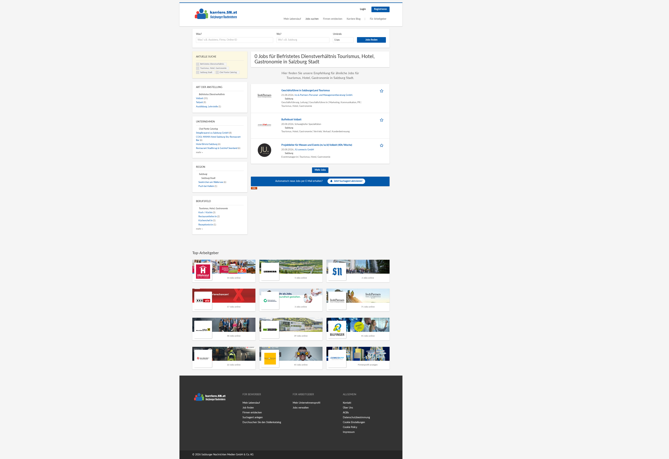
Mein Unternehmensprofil (306, 403)
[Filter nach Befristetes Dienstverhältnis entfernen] (197, 94)
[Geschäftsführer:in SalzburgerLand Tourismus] (264, 95)
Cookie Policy (350, 427)
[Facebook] (194, 409)
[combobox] (234, 40)
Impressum (349, 432)
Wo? (278, 34)
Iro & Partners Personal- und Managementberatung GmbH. (324, 95)
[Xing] (200, 409)
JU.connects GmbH (304, 150)
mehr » (199, 152)
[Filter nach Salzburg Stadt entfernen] (199, 178)
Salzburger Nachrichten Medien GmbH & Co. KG (227, 454)
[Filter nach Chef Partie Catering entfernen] (197, 129)
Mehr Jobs (320, 170)
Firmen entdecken (332, 19)
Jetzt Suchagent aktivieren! (348, 181)
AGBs (346, 412)
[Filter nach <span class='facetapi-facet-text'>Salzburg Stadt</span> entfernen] (197, 72)
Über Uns (348, 408)
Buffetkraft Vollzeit (291, 119)
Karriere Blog (353, 19)
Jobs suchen (312, 19)
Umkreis (337, 34)
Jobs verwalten (301, 408)
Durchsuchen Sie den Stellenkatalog (262, 422)
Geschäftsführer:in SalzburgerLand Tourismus (305, 90)
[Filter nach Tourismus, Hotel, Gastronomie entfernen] (197, 208)
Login (363, 9)
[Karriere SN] (215, 14)
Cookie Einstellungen (354, 422)
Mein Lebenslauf (292, 19)
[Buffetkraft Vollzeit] (264, 125)
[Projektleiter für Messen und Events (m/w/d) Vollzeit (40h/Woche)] (264, 150)
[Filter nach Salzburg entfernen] (197, 174)
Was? (199, 34)
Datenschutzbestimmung (356, 417)
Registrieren (380, 9)
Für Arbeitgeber (378, 19)
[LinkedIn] (206, 409)
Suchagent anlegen (253, 417)
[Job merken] (382, 90)
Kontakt (347, 403)
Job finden (248, 408)
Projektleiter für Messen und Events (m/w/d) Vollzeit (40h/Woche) (316, 145)
